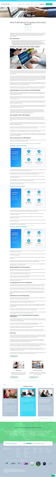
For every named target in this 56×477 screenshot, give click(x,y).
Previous (4, 384)
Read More (5, 414)
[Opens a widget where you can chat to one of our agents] (53, 476)
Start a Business (26, 456)
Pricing (23, 4)
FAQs (40, 453)
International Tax (18, 456)
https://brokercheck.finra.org (16, 471)
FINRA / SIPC (8, 470)
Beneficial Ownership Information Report (21, 380)
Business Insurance (26, 453)
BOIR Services (14, 356)
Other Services (27, 448)
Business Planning (37, 380)
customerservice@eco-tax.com (14, 460)
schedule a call (33, 377)
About (32, 4)
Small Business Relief (27, 457)
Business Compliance (31, 380)
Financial (25, 455)
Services (19, 4)
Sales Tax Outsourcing (19, 454)
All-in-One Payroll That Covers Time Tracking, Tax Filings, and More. (27, 0)
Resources (27, 4)
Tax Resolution (18, 453)
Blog (34, 453)
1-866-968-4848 (41, 4)
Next (52, 384)
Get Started (49, 4)
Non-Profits (17, 455)
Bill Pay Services (26, 454)
